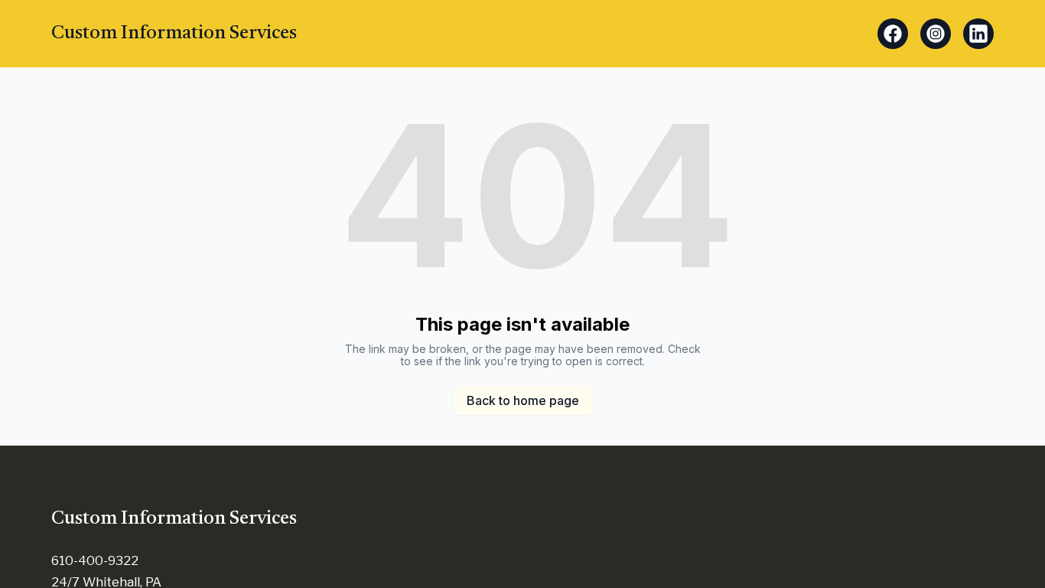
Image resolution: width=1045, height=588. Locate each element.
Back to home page (523, 400)
